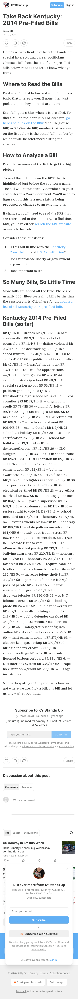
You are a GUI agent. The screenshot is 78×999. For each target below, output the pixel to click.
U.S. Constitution (50, 252)
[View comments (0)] (15, 43)
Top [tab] (7, 832)
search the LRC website (52, 224)
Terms (44, 973)
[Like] (6, 43)
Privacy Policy (39, 949)
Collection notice (60, 973)
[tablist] (18, 787)
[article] (39, 852)
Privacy (34, 973)
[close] (67, 869)
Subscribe (57, 5)
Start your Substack (29, 982)
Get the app (57, 982)
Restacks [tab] (27, 787)
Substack (21, 991)
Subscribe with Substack (41, 934)
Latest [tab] (16, 832)
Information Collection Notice (46, 945)
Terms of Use (56, 942)
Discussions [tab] (31, 832)
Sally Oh (8, 31)
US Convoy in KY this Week (23, 843)
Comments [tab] (11, 787)
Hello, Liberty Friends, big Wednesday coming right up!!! (26, 849)
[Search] (71, 832)
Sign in (70, 5)
